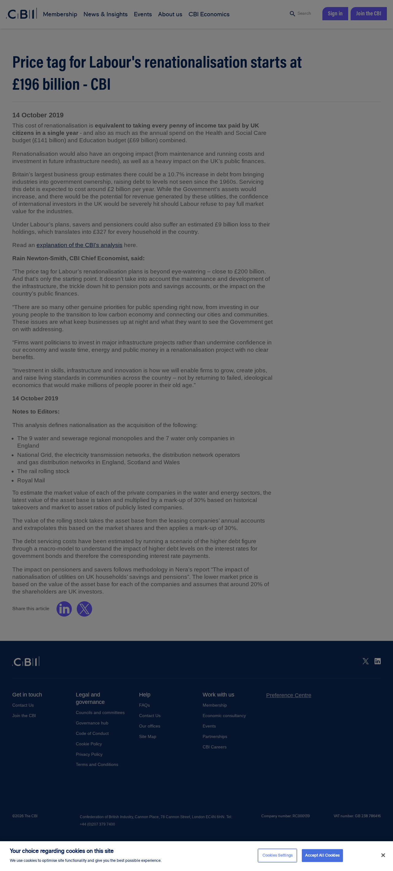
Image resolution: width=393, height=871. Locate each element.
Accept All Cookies (322, 855)
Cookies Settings (278, 855)
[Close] (383, 855)
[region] (196, 856)
